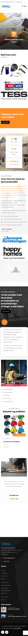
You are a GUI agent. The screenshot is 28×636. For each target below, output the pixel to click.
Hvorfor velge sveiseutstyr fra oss (17, 616)
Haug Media (17, 628)
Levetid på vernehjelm (11, 442)
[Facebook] (6, 632)
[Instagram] (2, 632)
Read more (6, 447)
